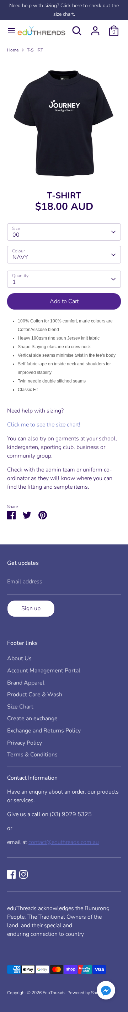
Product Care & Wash (34, 694)
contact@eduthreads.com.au (63, 842)
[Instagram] (23, 874)
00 (16, 235)
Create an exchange (32, 718)
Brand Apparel (25, 683)
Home (12, 50)
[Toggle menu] (8, 31)
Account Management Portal (43, 671)
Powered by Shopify (87, 993)
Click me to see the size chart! (43, 425)
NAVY (20, 257)
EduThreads (54, 993)
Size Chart (20, 707)
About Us (19, 658)
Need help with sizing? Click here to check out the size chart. (64, 10)
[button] (106, 991)
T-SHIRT (35, 50)
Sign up (31, 608)
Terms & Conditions (32, 755)
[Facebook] (11, 874)
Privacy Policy (24, 743)
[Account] (95, 28)
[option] (64, 119)
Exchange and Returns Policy (44, 731)
